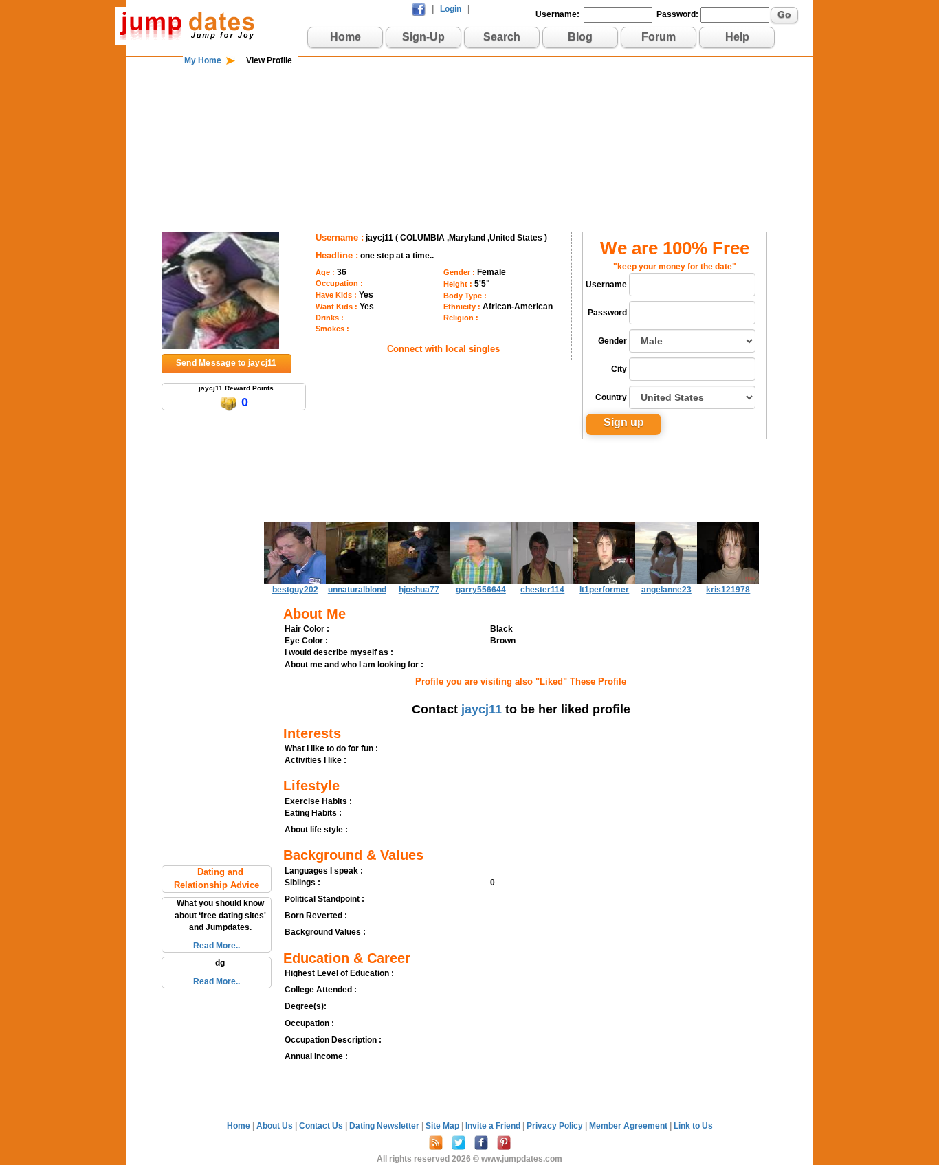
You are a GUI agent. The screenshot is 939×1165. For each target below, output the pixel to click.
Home (345, 37)
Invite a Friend (493, 1126)
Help (737, 37)
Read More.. (216, 946)
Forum (658, 37)
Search (501, 37)
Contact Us (322, 1126)
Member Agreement (629, 1126)
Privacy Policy (556, 1126)
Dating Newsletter (385, 1126)
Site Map (443, 1126)
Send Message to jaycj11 (226, 363)
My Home (202, 60)
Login (450, 9)
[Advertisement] (469, 111)
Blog (580, 37)
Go (784, 14)
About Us (275, 1126)
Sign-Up (423, 37)
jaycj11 (481, 709)
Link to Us (693, 1126)
